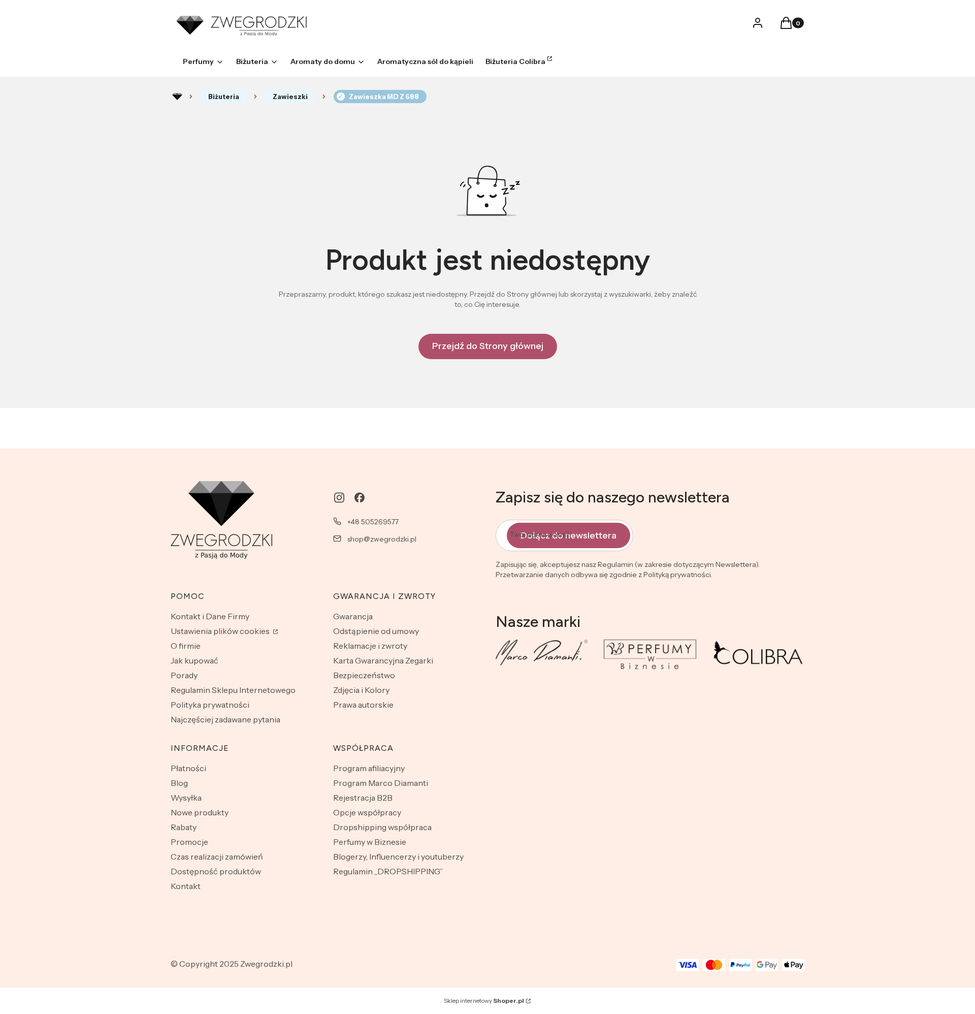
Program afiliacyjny (369, 768)
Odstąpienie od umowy (376, 631)
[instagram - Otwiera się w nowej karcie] (339, 497)
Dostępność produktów (216, 871)
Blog (179, 783)
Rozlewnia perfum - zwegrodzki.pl (177, 96)
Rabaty (184, 827)
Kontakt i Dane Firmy (210, 616)
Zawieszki (290, 96)
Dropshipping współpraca (382, 827)
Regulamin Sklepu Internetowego (233, 690)
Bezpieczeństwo (364, 675)
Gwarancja (353, 616)
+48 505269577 (373, 521)
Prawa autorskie (363, 705)
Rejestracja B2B (363, 798)
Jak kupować (194, 660)
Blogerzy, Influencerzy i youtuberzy (398, 856)
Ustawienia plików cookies (221, 631)
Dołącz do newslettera (568, 535)
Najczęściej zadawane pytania (225, 719)
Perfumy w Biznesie (369, 842)
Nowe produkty (200, 812)
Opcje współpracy (367, 812)
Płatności (188, 768)
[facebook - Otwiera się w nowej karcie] (359, 497)
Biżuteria (223, 96)
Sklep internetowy (484, 1000)
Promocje (189, 842)
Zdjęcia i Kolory (361, 690)
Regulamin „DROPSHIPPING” (388, 871)
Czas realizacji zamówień (217, 856)
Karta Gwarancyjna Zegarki (383, 660)
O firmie (186, 646)
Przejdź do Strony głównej (487, 346)
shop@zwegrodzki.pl (381, 539)
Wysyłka (186, 798)
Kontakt (186, 886)
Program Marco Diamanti (380, 783)
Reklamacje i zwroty (370, 646)
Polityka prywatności (210, 705)
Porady (184, 675)
